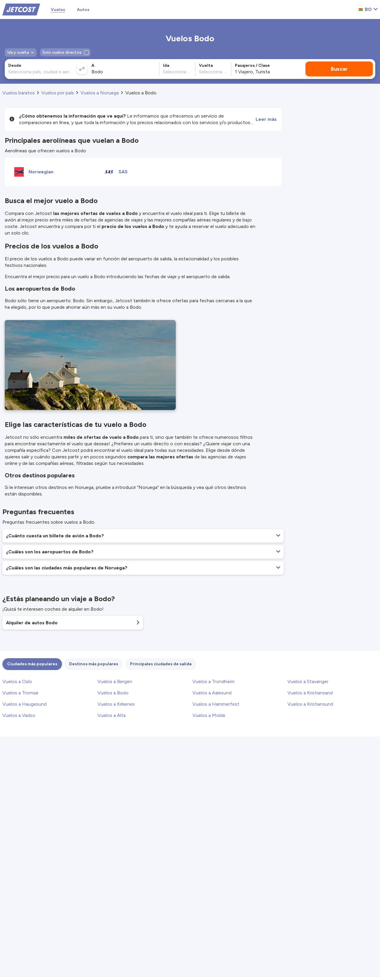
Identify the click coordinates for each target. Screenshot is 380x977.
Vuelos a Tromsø (20, 693)
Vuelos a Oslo (17, 681)
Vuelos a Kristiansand (310, 693)
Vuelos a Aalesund (212, 693)
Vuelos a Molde (208, 715)
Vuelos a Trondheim (213, 681)
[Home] (21, 9)
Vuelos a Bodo (113, 693)
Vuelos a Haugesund (24, 704)
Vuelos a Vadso (18, 715)
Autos (83, 9)
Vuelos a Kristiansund (310, 704)
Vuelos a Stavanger (307, 681)
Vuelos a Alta (111, 715)
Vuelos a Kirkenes (116, 704)
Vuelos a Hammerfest (215, 704)
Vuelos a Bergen (114, 681)
